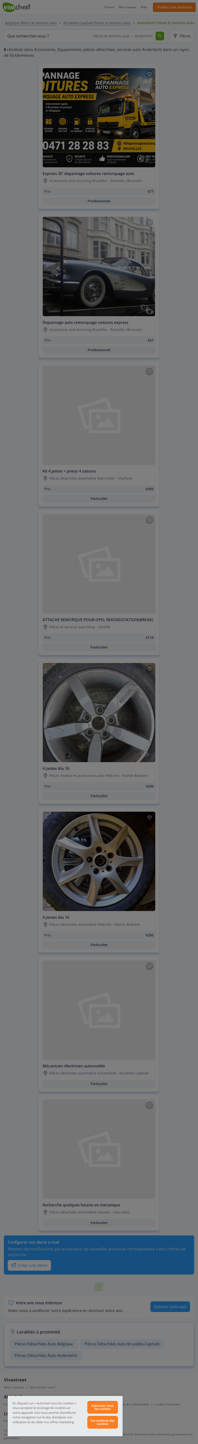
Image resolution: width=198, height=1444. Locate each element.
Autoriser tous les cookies (102, 1407)
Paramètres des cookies (102, 1422)
